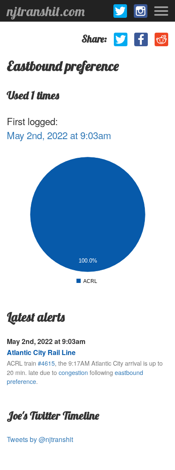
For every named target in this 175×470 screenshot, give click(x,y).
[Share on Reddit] (161, 39)
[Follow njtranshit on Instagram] (140, 11)
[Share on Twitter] (120, 39)
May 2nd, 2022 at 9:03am (59, 135)
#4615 (46, 362)
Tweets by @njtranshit (40, 439)
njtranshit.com (46, 11)
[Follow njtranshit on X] (120, 11)
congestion (73, 372)
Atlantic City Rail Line (41, 352)
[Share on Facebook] (141, 39)
